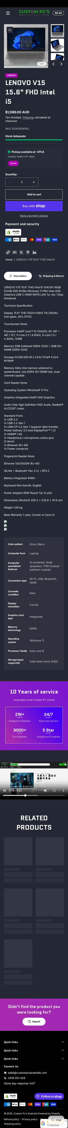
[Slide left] (53, 64)
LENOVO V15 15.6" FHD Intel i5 (35, 259)
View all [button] (13, 163)
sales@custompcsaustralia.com (27, 1072)
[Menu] (8, 13)
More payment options (34, 215)
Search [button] (36, 1021)
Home (8, 259)
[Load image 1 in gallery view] (57, 30)
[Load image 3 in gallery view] (57, 59)
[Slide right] (61, 64)
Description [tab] (20, 276)
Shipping (28, 117)
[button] (57, 13)
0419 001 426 (16, 1077)
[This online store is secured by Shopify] (13, 234)
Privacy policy (29, 1119)
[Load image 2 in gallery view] (57, 45)
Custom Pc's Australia (25, 1113)
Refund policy (11, 1119)
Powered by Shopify (49, 1113)
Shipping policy (12, 1123)
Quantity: (11, 174)
